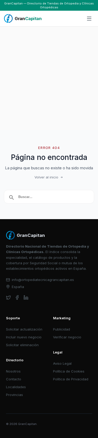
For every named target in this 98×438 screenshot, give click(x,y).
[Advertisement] (49, 78)
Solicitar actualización (24, 329)
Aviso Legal (62, 363)
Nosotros (13, 371)
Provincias (14, 395)
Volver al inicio (46, 177)
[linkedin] (26, 297)
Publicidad (61, 329)
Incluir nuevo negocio (24, 337)
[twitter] (8, 297)
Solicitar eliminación (22, 345)
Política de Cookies (68, 371)
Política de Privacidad (70, 379)
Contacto (13, 379)
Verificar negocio (67, 337)
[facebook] (17, 297)
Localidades (16, 387)
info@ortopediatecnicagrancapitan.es (43, 280)
